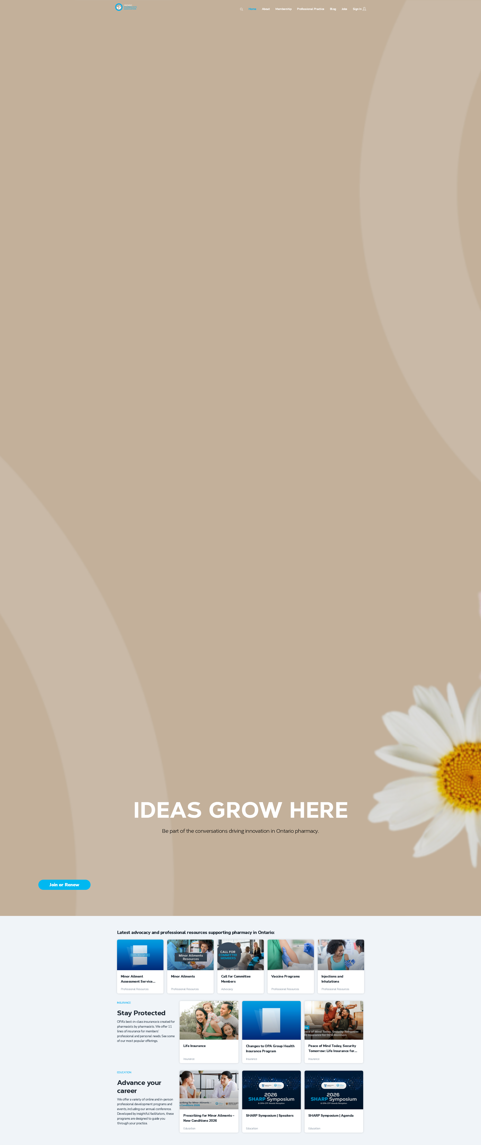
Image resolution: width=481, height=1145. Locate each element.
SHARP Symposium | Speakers (269, 1115)
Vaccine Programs (285, 976)
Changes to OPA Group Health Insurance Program (270, 1048)
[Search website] (241, 10)
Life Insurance (194, 1046)
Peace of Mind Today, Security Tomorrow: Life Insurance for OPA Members (332, 1049)
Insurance (124, 1003)
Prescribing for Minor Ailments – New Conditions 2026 (208, 1118)
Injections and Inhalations (332, 979)
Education (124, 1072)
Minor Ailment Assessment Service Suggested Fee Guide (138, 979)
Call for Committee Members (236, 979)
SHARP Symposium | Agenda (331, 1115)
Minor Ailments (183, 976)
